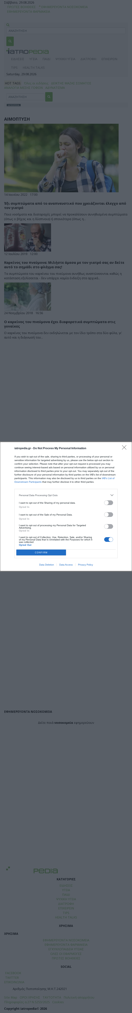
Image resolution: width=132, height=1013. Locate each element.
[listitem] (66, 495)
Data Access (66, 564)
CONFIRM (41, 552)
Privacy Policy (85, 564)
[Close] (125, 448)
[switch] (108, 502)
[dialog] (66, 506)
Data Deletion (46, 564)
